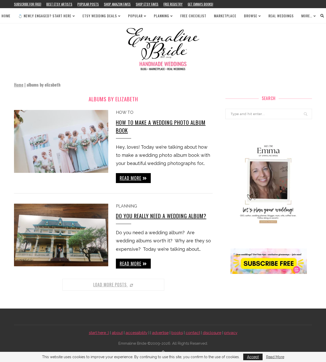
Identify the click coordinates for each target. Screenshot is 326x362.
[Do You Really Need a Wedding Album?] (61, 235)
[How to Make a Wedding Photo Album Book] (61, 141)
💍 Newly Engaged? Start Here (44, 15)
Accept (253, 357)
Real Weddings (281, 15)
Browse (250, 15)
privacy (230, 332)
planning (126, 206)
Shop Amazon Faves (117, 4)
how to (124, 112)
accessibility (136, 332)
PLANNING (161, 15)
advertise (160, 332)
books (177, 332)
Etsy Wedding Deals (100, 15)
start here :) (99, 332)
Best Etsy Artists (59, 4)
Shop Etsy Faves (147, 4)
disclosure (212, 332)
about (117, 332)
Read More (275, 357)
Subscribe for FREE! (27, 4)
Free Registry (173, 4)
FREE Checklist (193, 15)
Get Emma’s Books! (200, 4)
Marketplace (225, 15)
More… (306, 15)
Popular (135, 15)
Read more (130, 178)
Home (6, 15)
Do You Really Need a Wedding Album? (161, 216)
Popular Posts (88, 4)
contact (193, 332)
